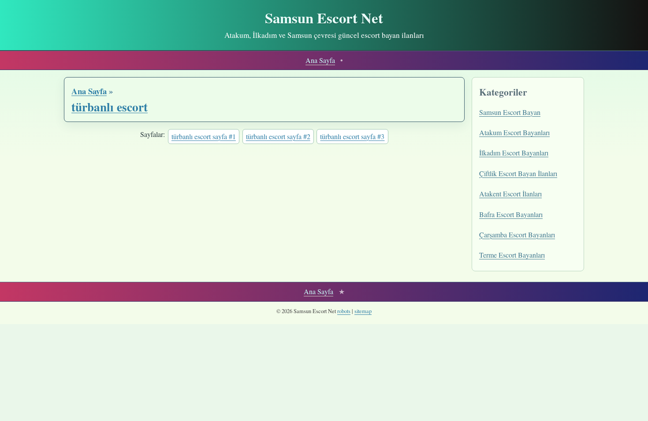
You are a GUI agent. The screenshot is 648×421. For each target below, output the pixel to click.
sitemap (363, 311)
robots (343, 311)
